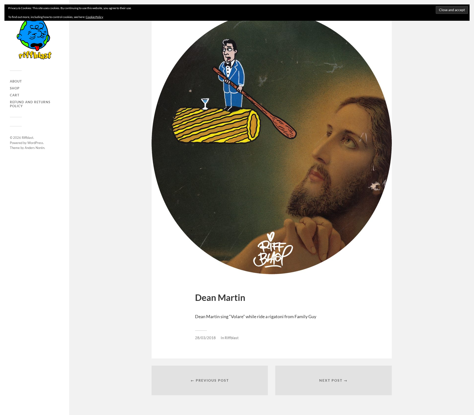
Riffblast (27, 138)
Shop (15, 88)
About (16, 81)
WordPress (35, 143)
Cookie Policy (94, 17)
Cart (15, 95)
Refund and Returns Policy (30, 104)
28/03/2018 (205, 337)
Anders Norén (34, 148)
